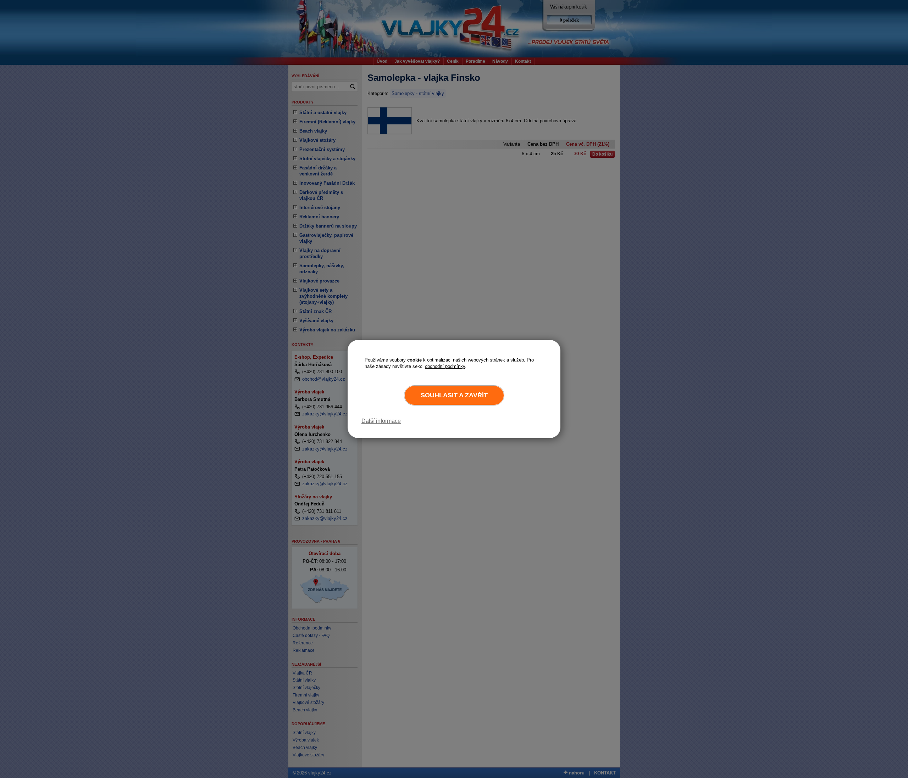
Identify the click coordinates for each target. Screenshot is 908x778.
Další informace (381, 421)
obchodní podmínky (445, 366)
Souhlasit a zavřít (454, 395)
